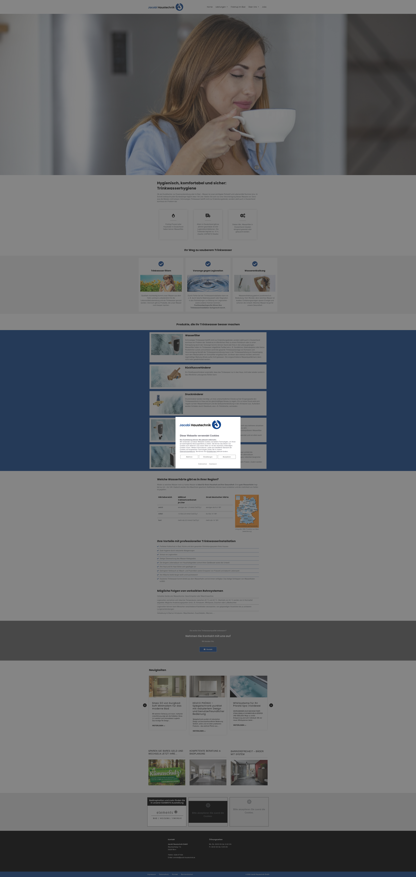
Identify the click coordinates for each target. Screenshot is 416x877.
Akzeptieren (227, 457)
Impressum (213, 464)
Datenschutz (202, 464)
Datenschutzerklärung (187, 451)
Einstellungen (208, 457)
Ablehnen (189, 457)
